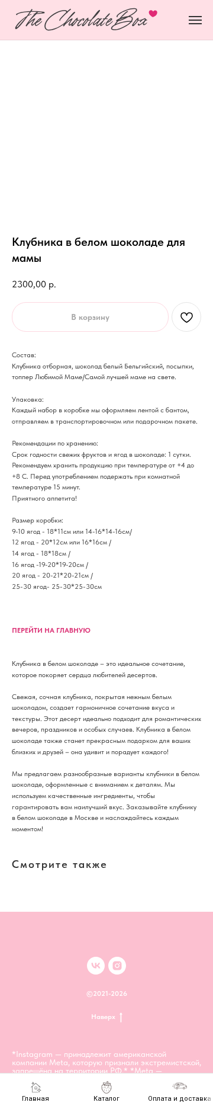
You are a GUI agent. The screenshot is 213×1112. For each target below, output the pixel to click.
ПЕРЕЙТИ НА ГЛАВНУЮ (51, 630)
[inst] (117, 966)
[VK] (96, 966)
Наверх (103, 1016)
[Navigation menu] (195, 20)
